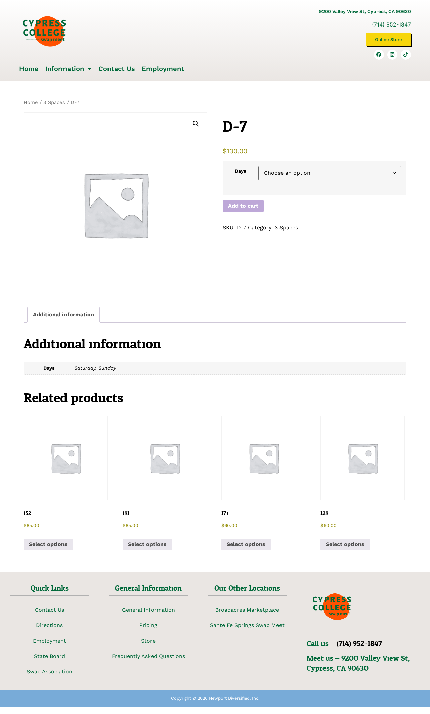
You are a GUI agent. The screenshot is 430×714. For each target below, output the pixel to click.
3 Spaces (54, 102)
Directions (49, 625)
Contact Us (116, 69)
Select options (48, 544)
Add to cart (243, 206)
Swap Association (49, 671)
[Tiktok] (406, 55)
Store (148, 641)
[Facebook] (379, 55)
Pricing (148, 625)
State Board (49, 656)
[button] (196, 124)
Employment (163, 69)
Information (64, 69)
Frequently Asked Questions (148, 656)
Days (240, 171)
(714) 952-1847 (391, 24)
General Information (148, 610)
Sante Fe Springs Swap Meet (247, 625)
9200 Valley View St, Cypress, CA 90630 (365, 11)
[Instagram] (392, 55)
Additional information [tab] (63, 314)
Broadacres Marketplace (247, 610)
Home (29, 69)
